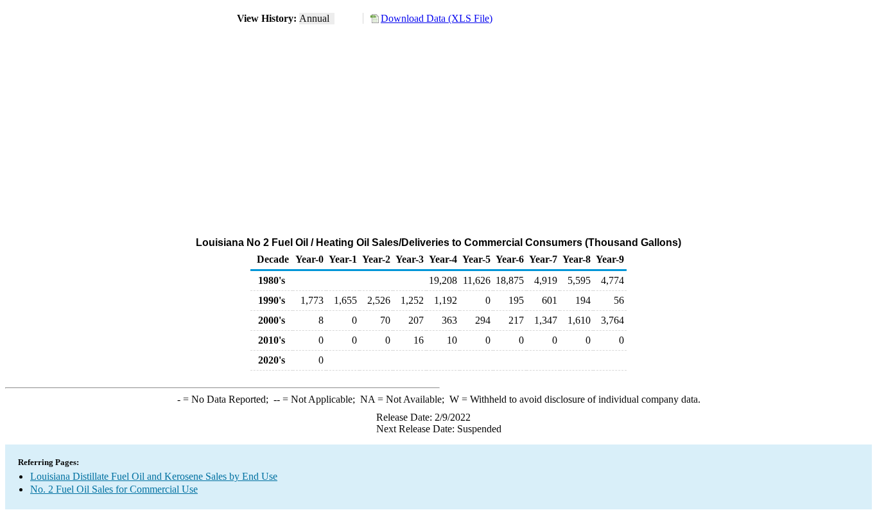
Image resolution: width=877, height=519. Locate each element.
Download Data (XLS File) (436, 18)
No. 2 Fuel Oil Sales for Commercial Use (114, 489)
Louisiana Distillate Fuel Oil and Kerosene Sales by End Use (153, 476)
